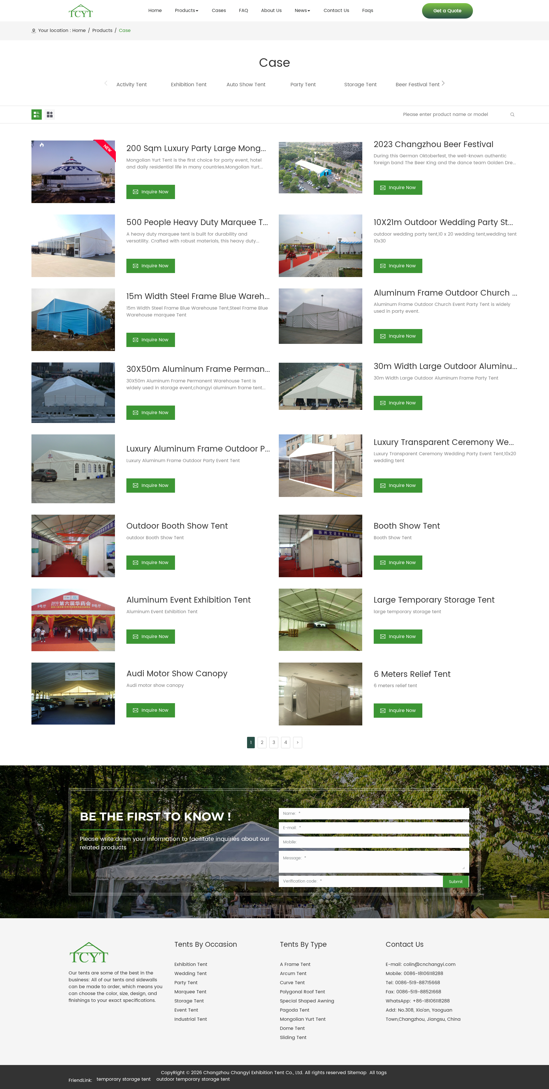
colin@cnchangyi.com (429, 964)
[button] (443, 83)
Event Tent (186, 1010)
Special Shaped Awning (307, 1001)
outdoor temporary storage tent (193, 1079)
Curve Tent (292, 982)
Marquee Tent (190, 992)
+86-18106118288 (431, 1001)
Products (102, 30)
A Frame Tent (295, 964)
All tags (378, 1072)
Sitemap (357, 1072)
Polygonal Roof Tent (302, 992)
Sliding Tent (293, 1037)
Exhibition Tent (190, 964)
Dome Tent (292, 1028)
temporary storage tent (124, 1079)
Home (79, 30)
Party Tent (186, 982)
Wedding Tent (190, 973)
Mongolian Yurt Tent (303, 1019)
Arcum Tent (293, 973)
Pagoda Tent (294, 1010)
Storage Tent (189, 1001)
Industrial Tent (190, 1019)
